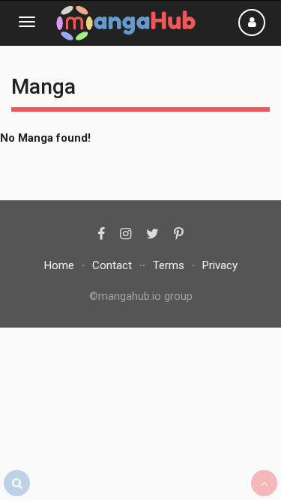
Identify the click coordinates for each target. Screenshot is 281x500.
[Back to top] (264, 483)
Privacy (220, 265)
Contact (112, 265)
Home (59, 265)
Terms (168, 265)
